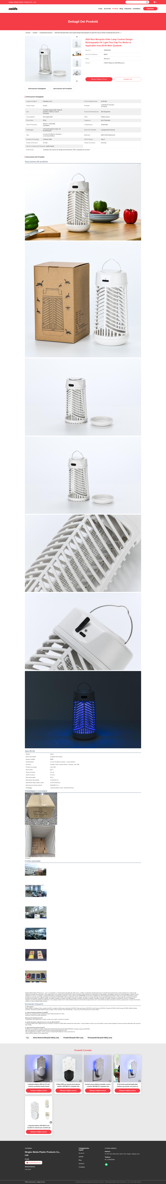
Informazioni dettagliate (37, 88)
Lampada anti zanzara (46, 32)
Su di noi (107, 8)
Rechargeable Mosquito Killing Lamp (100, 1037)
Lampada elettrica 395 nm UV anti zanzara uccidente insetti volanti (39, 1085)
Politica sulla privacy (30, 1182)
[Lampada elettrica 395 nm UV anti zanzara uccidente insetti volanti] (38, 1068)
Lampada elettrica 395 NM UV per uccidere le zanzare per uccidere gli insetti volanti (38, 1127)
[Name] (147, 2)
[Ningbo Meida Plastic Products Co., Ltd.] (18, 8)
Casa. (100, 8)
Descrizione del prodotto (62, 88)
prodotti (115, 8)
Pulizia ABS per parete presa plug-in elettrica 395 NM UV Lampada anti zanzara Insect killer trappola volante (68, 1085)
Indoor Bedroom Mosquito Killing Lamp (46, 1037)
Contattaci (136, 8)
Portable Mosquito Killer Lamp (73, 1037)
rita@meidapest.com (35, 1162)
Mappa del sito (41, 1182)
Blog (121, 8)
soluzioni (127, 8)
